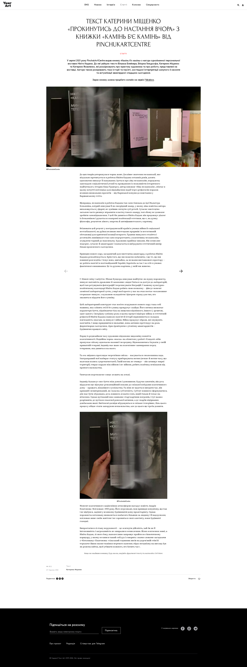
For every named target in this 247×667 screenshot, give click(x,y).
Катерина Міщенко (74, 570)
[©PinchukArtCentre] (123, 455)
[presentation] (66, 271)
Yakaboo (149, 80)
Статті (123, 54)
